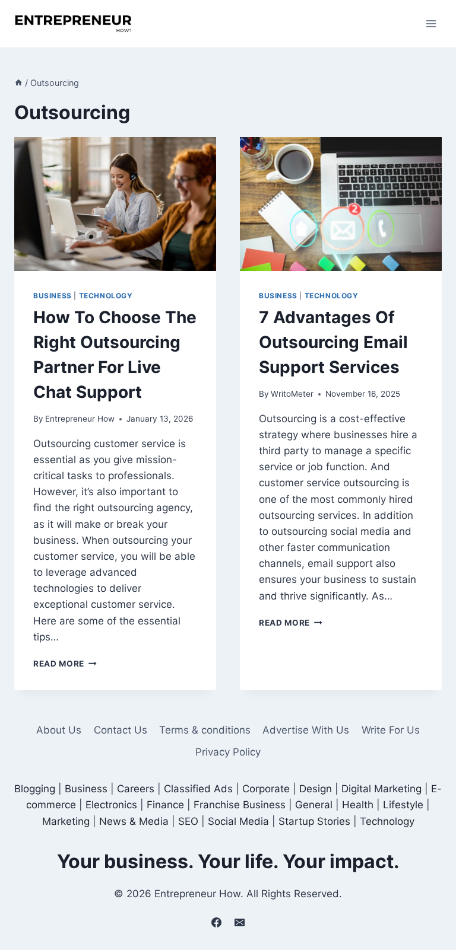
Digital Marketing (381, 789)
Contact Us (120, 730)
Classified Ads (198, 789)
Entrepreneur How (80, 418)
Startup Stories (314, 821)
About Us (58, 730)
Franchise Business (240, 805)
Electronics (111, 805)
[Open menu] (431, 23)
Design (315, 789)
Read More (65, 663)
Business (52, 295)
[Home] (18, 83)
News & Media (134, 821)
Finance (165, 805)
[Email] (240, 922)
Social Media (238, 821)
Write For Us (391, 730)
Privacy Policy (228, 752)
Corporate (266, 789)
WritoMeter (292, 394)
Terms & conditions (205, 730)
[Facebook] (216, 922)
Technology (106, 295)
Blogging (34, 789)
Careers (135, 789)
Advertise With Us (305, 730)
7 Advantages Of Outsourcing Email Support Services (333, 342)
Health (357, 805)
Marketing (66, 821)
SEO (188, 821)
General (313, 805)
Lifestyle (403, 805)
